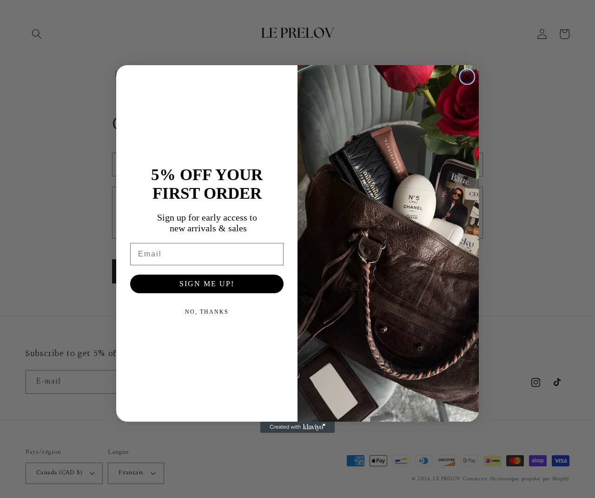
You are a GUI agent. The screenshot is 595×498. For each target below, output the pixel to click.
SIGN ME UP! (206, 284)
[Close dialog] (467, 77)
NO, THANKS (207, 312)
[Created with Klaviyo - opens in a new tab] (297, 427)
